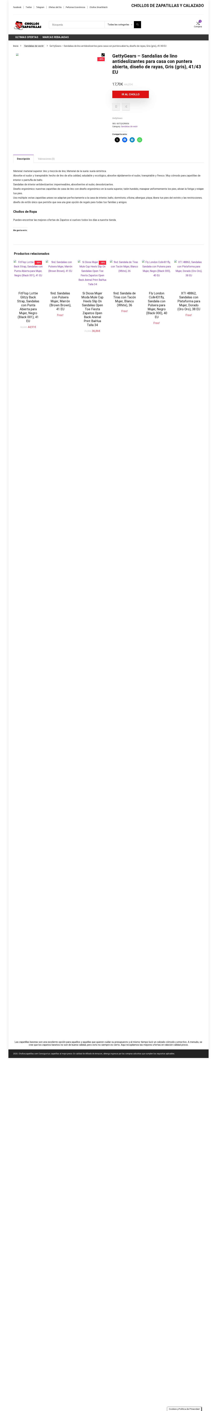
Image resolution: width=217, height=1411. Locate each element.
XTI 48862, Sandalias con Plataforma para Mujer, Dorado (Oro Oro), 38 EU (188, 301)
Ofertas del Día (55, 7)
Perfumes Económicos (75, 7)
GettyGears (117, 118)
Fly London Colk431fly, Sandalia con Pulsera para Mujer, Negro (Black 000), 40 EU (156, 305)
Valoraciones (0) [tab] (46, 159)
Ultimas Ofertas (26, 37)
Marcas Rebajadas (56, 37)
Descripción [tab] (23, 159)
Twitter (29, 7)
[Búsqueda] (137, 24)
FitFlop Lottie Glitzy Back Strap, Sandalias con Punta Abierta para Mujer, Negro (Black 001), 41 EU (28, 307)
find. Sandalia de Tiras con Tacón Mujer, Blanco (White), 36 (124, 299)
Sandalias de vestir (34, 46)
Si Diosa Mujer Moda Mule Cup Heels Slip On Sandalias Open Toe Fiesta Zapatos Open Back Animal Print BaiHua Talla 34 (92, 309)
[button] (103, 54)
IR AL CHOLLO (130, 94)
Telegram (40, 7)
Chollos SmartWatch (99, 7)
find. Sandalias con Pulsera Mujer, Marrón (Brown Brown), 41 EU (60, 301)
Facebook (17, 7)
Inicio (15, 46)
